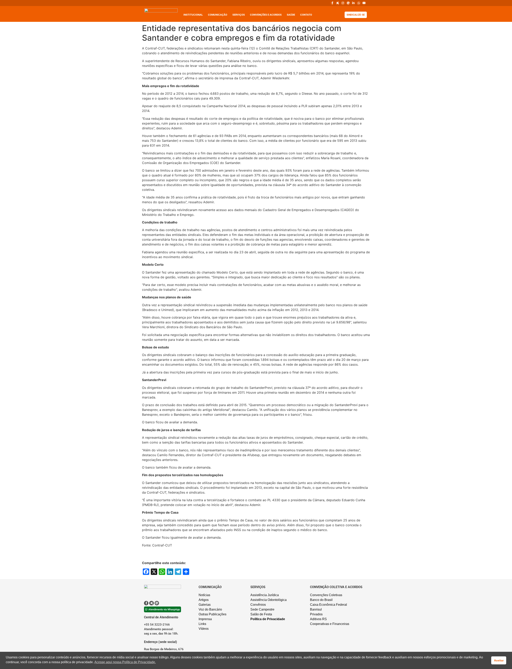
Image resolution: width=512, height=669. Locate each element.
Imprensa (205, 619)
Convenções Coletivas (326, 595)
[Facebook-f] (332, 3)
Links (202, 624)
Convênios (258, 604)
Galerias (205, 604)
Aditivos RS (318, 619)
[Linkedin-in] (353, 3)
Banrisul (316, 609)
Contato (306, 14)
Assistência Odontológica (268, 600)
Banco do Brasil (321, 600)
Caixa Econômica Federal (328, 604)
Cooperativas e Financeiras (329, 624)
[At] (348, 3)
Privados (316, 614)
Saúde (291, 14)
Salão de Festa (261, 614)
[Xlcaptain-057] (337, 3)
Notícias (204, 595)
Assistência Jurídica (264, 595)
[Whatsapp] (358, 3)
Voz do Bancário (210, 609)
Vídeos (204, 628)
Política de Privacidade (267, 619)
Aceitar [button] (499, 660)
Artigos (204, 600)
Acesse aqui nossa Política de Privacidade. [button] (125, 662)
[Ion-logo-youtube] (364, 3)
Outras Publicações (212, 614)
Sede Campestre (262, 609)
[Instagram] (343, 3)
